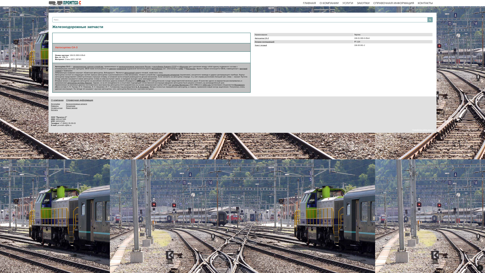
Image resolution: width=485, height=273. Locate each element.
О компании (329, 3)
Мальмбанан (157, 69)
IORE (180, 69)
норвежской (121, 69)
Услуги (347, 3)
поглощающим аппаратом (168, 75)
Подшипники (70, 106)
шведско (112, 69)
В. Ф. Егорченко (142, 87)
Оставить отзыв (56, 108)
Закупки (363, 3)
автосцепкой (129, 73)
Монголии (184, 67)
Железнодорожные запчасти (76, 104)
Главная (309, 3)
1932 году (207, 85)
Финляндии (191, 69)
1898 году (141, 81)
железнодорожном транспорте (131, 67)
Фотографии (55, 104)
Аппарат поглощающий (264, 42)
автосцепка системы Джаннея (79, 83)
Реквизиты (55, 106)
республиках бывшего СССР (165, 67)
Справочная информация (393, 3)
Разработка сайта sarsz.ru (423, 130)
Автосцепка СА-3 (262, 38)
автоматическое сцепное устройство (88, 67)
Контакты (425, 3)
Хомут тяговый (261, 45)
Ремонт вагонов (71, 108)
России (148, 67)
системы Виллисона (180, 85)
